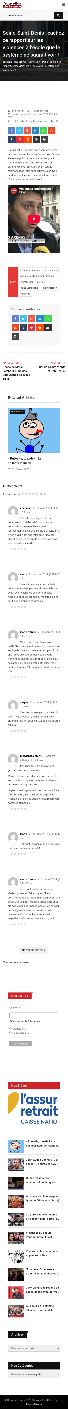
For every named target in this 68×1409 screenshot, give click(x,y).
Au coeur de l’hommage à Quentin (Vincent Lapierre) (42, 1198)
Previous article (13, 363)
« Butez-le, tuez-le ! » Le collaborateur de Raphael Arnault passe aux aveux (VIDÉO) (42, 1144)
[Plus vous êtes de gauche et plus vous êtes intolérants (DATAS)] (16, 1256)
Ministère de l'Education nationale (37, 276)
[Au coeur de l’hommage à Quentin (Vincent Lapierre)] (16, 1201)
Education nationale (30, 270)
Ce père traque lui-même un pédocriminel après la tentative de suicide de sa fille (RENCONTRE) (42, 1217)
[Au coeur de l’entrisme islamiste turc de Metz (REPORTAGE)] (16, 1311)
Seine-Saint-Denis (29, 287)
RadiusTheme (34, 1404)
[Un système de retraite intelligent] (33, 1108)
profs (40, 282)
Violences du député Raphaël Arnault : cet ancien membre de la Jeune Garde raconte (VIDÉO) (39, 1235)
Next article (57, 363)
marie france (28, 632)
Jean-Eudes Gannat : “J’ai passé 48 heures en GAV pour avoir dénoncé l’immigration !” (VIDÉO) (42, 1162)
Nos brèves (20, 61)
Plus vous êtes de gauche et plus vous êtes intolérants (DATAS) (42, 1253)
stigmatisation (50, 287)
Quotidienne (19, 1028)
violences (25, 293)
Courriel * (14, 1007)
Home (8, 61)
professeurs (26, 282)
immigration (51, 270)
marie (23, 574)
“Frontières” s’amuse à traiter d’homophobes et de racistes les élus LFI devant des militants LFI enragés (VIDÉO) (43, 1272)
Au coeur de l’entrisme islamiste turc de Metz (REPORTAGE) (40, 1308)
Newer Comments (33, 950)
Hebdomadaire (20, 1032)
